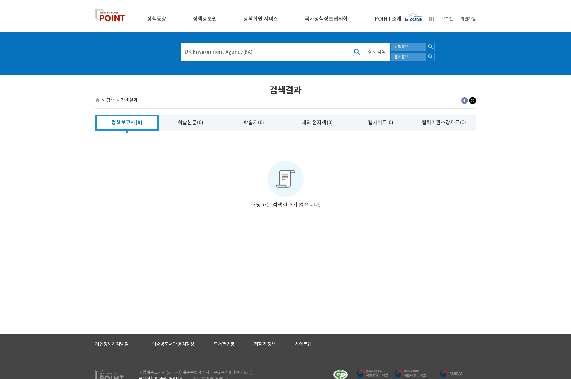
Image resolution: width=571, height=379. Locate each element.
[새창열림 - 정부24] (451, 373)
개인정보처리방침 (111, 344)
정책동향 (156, 18)
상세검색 (377, 52)
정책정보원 (205, 18)
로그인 (447, 18)
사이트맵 (303, 344)
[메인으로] (97, 100)
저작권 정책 (265, 344)
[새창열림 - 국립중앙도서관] (375, 373)
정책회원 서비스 (261, 18)
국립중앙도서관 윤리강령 (171, 344)
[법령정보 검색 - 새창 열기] (430, 47)
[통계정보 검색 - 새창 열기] (430, 57)
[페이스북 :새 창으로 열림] (464, 100)
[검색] (357, 52)
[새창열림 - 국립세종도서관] (413, 373)
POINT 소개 (387, 18)
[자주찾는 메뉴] (431, 20)
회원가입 (468, 18)
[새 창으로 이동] (413, 15)
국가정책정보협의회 (326, 18)
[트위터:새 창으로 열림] (472, 100)
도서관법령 (224, 344)
